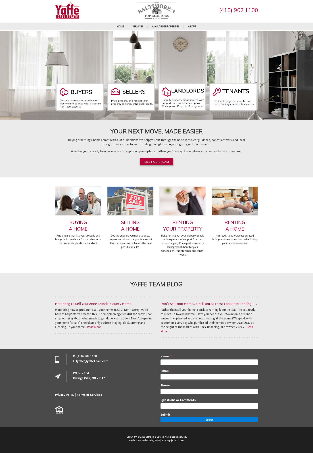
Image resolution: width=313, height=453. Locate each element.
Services (137, 26)
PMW (157, 440)
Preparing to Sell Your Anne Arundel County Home (93, 303)
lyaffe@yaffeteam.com (92, 361)
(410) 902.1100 (238, 10)
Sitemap (166, 440)
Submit (165, 414)
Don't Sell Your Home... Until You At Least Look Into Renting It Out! (211, 303)
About (192, 26)
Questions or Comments (178, 400)
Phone (165, 385)
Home (120, 26)
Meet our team (156, 161)
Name (164, 356)
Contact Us (178, 440)
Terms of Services (89, 395)
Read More (94, 327)
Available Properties (166, 26)
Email (164, 371)
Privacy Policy (64, 395)
